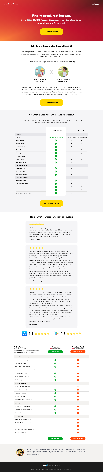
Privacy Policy (68, 468)
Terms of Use (74, 468)
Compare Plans (51, 32)
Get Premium (55, 352)
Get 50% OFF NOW (51, 203)
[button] (93, 4)
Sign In (97, 4)
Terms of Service (66, 469)
